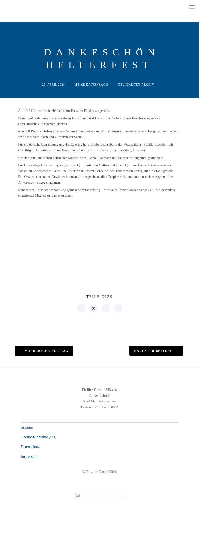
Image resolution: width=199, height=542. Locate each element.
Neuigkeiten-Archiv (136, 84)
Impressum (29, 456)
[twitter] (93, 308)
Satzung (27, 427)
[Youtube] (172, 536)
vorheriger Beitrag (46, 351)
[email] (118, 308)
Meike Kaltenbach (91, 84)
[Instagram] (165, 536)
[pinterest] (105, 308)
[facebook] (81, 308)
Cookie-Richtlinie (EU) (38, 437)
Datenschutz (30, 447)
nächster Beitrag (153, 351)
